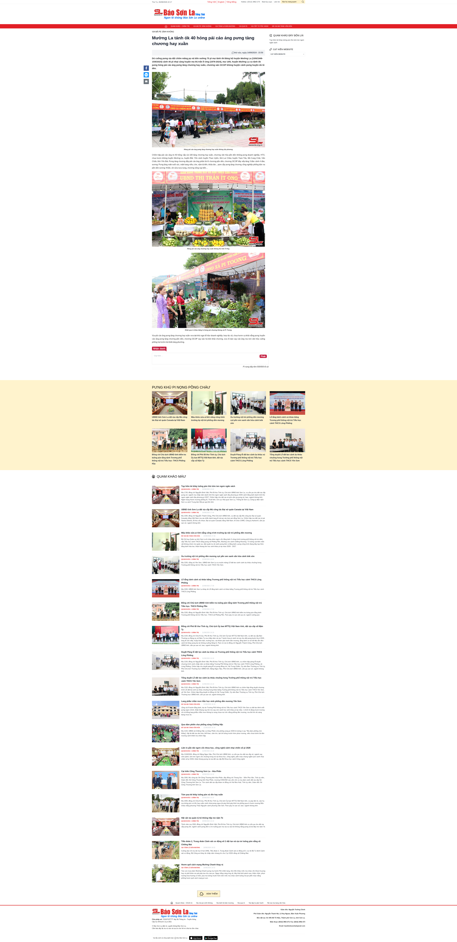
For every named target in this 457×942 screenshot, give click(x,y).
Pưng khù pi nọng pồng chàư (181, 387)
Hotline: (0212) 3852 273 (250, 2)
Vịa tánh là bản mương (225, 26)
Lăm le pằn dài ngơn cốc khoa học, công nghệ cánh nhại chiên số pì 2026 (215, 748)
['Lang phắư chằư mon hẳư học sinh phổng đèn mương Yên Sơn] (165, 710)
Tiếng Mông (231, 2)
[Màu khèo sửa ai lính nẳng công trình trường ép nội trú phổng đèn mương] (209, 403)
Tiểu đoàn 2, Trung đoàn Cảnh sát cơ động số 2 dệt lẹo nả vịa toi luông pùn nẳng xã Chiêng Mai (220, 843)
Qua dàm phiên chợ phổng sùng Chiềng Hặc (202, 724)
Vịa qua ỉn (243, 26)
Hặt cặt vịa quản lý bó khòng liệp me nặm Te (202, 818)
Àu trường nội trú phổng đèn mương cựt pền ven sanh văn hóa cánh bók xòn (247, 420)
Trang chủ (166, 26)
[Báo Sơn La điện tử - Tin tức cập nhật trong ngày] (179, 14)
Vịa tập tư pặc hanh (259, 26)
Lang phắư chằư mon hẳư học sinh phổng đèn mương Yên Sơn (211, 701)
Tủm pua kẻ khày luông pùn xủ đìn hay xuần (202, 794)
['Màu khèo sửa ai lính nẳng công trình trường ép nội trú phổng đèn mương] (165, 541)
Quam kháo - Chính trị (180, 26)
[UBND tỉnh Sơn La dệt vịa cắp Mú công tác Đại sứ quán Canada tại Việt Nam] (169, 403)
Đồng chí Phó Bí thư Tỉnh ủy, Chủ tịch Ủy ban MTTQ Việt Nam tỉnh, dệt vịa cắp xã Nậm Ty (208, 458)
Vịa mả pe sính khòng (202, 26)
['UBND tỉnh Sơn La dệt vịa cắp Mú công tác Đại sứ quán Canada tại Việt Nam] (165, 518)
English (221, 2)
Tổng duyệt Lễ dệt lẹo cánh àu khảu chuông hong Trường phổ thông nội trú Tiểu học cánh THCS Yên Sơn (286, 458)
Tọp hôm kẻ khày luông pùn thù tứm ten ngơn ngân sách (208, 486)
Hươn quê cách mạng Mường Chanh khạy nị (202, 865)
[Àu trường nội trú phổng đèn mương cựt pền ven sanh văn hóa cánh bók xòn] (248, 403)
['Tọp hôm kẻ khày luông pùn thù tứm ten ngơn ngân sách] (165, 495)
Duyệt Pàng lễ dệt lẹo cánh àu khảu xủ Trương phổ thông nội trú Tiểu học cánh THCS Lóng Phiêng (247, 458)
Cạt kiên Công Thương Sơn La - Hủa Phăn (201, 771)
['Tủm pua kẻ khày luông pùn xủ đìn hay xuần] (165, 803)
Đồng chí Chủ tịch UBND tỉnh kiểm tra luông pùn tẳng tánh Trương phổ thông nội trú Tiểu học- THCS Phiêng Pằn (169, 459)
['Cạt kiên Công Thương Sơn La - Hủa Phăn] (165, 780)
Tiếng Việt (211, 2)
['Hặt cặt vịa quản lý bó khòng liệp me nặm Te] (165, 826)
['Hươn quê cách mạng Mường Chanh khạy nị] (165, 873)
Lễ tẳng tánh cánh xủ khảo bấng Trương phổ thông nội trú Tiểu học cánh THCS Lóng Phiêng (285, 420)
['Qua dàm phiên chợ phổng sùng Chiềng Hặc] (165, 733)
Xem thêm (212, 894)
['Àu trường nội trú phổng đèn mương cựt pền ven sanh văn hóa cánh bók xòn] (165, 565)
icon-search (303, 1)
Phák (263, 356)
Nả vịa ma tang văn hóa (282, 26)
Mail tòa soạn (267, 2)
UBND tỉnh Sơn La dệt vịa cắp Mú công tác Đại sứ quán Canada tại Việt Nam (169, 418)
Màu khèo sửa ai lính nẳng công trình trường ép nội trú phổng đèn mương (208, 418)
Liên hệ (277, 2)
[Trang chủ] (172, 903)
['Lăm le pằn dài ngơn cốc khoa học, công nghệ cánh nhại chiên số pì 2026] (165, 756)
